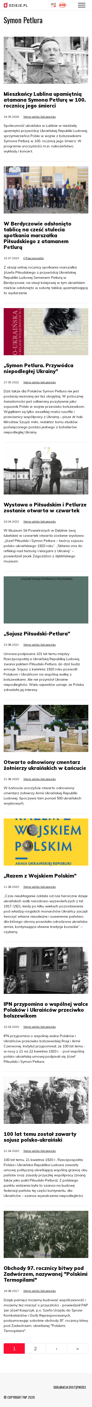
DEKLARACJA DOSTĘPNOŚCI (69, 1387)
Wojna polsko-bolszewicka (39, 116)
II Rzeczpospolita (33, 258)
